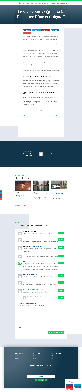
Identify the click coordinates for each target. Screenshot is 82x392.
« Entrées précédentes (20, 205)
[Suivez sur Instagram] (42, 380)
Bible (52, 358)
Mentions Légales (64, 0)
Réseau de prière (36, 356)
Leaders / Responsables (20, 195)
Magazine (53, 355)
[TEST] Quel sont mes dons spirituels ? (22, 192)
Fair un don (17, 358)
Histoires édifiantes (58, 26)
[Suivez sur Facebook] (36, 380)
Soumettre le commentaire (56, 332)
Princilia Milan (26, 246)
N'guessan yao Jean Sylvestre (29, 231)
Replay (34, 358)
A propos (17, 355)
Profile (60, 0)
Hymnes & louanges (55, 356)
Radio (34, 355)
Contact (16, 356)
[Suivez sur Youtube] (46, 380)
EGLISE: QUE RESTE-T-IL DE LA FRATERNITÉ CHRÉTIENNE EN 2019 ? (58, 191)
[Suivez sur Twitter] (39, 380)
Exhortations (24, 194)
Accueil (52, 0)
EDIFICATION (50, 26)
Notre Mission (17, 359)
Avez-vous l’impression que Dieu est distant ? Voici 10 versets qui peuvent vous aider (40, 193)
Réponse (61, 232)
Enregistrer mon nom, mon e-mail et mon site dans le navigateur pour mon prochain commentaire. (36, 329)
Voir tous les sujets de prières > (41, 112)
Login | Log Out (56, 0)
